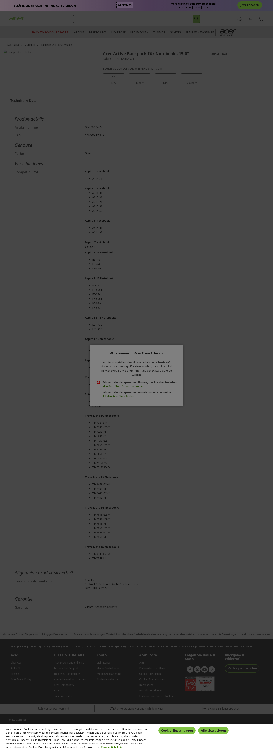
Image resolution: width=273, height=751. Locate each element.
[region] (136, 737)
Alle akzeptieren (213, 730)
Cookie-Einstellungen (177, 730)
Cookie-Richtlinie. (112, 747)
